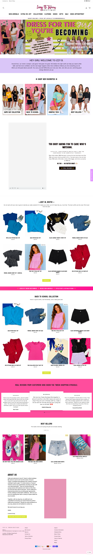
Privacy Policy (28, 538)
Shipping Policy (57, 532)
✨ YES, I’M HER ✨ (67, 168)
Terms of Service (28, 536)
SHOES (55, 14)
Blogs (55, 542)
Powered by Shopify (46, 549)
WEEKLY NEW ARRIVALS (46, 288)
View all (46, 280)
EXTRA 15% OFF (26, 14)
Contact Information (59, 529)
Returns (26, 532)
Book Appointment (77, 14)
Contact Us (5, 1)
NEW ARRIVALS (14, 14)
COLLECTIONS (38, 14)
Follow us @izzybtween (17, 516)
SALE (66, 14)
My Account (27, 529)
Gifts (61, 14)
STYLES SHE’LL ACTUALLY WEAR (65, 288)
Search (56, 527)
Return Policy (12, 1)
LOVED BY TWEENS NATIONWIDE (28, 288)
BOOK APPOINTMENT (91, 175)
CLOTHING (47, 14)
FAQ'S (26, 527)
